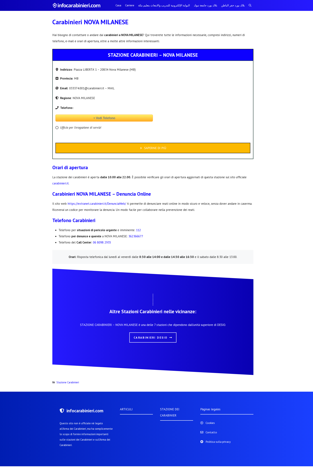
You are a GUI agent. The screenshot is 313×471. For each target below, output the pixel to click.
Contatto (211, 432)
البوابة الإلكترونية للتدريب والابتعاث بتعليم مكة (164, 5)
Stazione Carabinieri (68, 382)
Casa (118, 5)
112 (138, 230)
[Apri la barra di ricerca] (250, 5)
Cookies (210, 423)
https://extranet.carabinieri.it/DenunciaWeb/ (97, 204)
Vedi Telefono (105, 118)
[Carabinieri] (77, 5)
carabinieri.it (60, 183)
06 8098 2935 (102, 242)
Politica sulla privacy (218, 441)
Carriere (129, 5)
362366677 (135, 236)
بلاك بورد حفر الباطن (233, 5)
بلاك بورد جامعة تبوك (205, 5)
